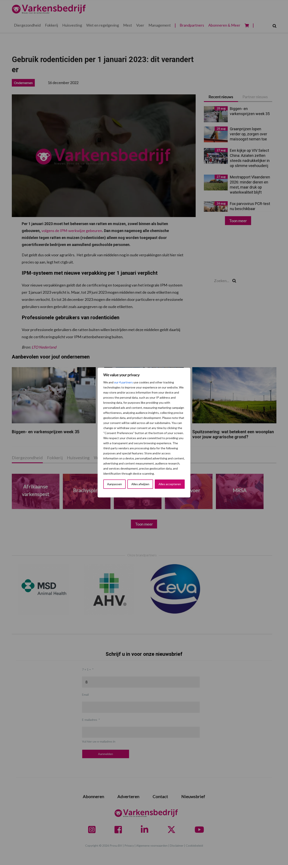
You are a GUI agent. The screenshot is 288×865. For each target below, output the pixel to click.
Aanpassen (114, 484)
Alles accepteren (170, 484)
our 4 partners (123, 382)
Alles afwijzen (140, 484)
